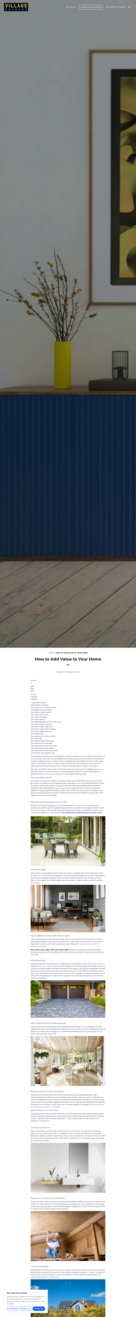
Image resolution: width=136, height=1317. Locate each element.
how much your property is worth (56, 774)
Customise (12, 1309)
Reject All (25, 1309)
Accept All (39, 1309)
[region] (26, 1301)
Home (51, 653)
